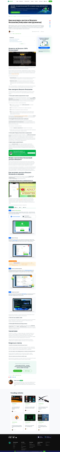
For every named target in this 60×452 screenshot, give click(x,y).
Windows (14, 446)
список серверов (14, 240)
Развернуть (22, 43)
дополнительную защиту (28, 270)
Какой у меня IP (24, 293)
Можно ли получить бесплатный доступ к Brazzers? (16, 41)
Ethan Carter (16, 380)
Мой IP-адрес (27, 370)
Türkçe (20, 33)
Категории (15, 16)
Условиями (41, 451)
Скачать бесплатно (15, 12)
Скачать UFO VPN (17, 370)
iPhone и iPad (14, 443)
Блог (11, 16)
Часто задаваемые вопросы (23, 447)
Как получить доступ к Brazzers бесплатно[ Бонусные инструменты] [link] (23, 16)
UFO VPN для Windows (17, 210)
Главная (9, 16)
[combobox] (48, 445)
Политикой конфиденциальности (35, 451)
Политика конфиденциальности (32, 444)
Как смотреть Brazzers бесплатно (14, 40)
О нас (46, 443)
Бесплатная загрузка (44, 47)
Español (17, 33)
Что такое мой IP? (23, 443)
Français (18, 33)
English (13, 33)
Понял (44, 451)
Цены (17, 1)
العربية (15, 33)
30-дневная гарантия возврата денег (23, 449)
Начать (50, 1)
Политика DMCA (31, 447)
